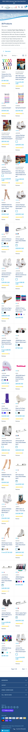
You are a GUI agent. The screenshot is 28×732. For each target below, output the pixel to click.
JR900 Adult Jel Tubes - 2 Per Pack (20, 509)
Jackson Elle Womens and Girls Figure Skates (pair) (21, 649)
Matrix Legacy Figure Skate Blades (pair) (21, 613)
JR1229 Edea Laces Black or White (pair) (21, 341)
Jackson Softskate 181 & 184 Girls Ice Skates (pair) (6, 274)
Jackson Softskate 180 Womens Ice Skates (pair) (6, 510)
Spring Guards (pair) (21, 107)
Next (23, 669)
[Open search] (19, 7)
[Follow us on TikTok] (14, 707)
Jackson (18, 133)
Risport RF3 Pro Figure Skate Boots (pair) (20, 544)
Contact (6, 730)
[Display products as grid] (23, 55)
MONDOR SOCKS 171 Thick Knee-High (6, 475)
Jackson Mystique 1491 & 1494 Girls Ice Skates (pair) (21, 206)
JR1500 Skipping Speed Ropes (20, 577)
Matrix (17, 610)
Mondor (3, 202)
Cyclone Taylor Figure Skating (20, 72)
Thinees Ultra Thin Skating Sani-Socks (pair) (7, 75)
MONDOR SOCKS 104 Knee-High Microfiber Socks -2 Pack (7, 206)
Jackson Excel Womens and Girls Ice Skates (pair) (21, 274)
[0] (25, 7)
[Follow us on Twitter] (6, 707)
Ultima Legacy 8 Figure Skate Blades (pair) (21, 240)
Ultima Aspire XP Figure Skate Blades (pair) (21, 442)
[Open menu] (2, 7)
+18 (10, 652)
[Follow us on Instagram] (8, 707)
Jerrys (17, 306)
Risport (17, 540)
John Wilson (5, 574)
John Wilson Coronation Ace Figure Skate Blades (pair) (7, 579)
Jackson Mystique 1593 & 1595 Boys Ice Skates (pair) (7, 614)
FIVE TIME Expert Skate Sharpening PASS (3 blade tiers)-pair (21, 173)
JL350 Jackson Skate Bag (5, 376)
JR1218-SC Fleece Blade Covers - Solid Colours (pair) (21, 309)
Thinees (4, 72)
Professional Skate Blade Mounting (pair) (7, 137)
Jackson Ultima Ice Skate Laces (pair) (6, 239)
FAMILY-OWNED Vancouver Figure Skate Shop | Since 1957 (14, 2)
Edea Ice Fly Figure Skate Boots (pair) (20, 409)
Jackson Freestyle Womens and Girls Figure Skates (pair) (7, 342)
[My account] (22, 7)
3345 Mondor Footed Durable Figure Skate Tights (7, 544)
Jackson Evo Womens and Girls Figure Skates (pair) (7, 171)
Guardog (4, 105)
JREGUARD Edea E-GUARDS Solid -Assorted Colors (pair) (21, 378)
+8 (23, 314)
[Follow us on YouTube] (11, 707)
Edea (3, 306)
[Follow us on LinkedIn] (17, 707)
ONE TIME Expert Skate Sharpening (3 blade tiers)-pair (21, 77)
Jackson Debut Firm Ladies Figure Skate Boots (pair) (7, 442)
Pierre (3, 406)
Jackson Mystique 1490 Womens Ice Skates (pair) (20, 137)
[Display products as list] (25, 55)
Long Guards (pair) (6, 107)
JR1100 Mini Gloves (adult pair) (6, 648)
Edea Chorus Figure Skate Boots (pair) (6, 309)
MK (16, 472)
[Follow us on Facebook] (3, 707)
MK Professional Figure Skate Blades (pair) (21, 476)
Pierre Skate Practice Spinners (6, 409)
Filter (5, 55)
